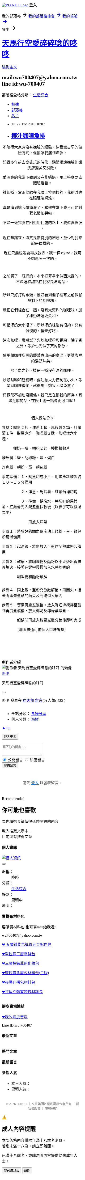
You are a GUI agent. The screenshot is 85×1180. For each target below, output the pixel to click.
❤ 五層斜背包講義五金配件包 (26, 945)
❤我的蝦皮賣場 (15, 1017)
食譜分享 (38, 714)
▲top (6, 728)
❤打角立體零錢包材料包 (22, 992)
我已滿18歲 (11, 1170)
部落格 (17, 110)
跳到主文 (9, 67)
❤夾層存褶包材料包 (18, 982)
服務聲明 (51, 1108)
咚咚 (5, 674)
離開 (27, 1170)
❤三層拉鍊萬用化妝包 (20, 963)
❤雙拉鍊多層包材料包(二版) (25, 973)
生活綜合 (40, 95)
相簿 (15, 104)
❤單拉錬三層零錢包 (18, 954)
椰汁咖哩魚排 (28, 136)
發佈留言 (10, 765)
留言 (38, 700)
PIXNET (22, 1104)
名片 (15, 116)
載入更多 (10, 737)
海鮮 (35, 719)
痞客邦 (28, 700)
